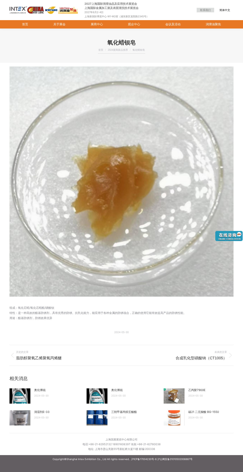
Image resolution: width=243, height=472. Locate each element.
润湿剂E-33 (42, 412)
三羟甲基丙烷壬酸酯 (124, 412)
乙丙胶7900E (196, 390)
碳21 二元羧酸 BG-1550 (203, 412)
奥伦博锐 (40, 390)
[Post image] (19, 396)
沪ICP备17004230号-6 (144, 459)
